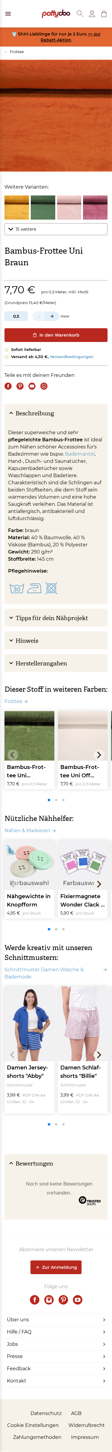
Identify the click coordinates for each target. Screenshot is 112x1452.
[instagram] (49, 1300)
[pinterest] (63, 1300)
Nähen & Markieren (27, 830)
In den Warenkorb (59, 335)
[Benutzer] (92, 13)
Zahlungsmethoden (37, 1437)
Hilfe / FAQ (19, 1332)
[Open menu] (8, 13)
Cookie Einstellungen (33, 1425)
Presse (15, 1356)
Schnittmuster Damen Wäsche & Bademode (44, 973)
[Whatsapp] (43, 386)
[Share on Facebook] (8, 386)
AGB (76, 1413)
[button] (104, 13)
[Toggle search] (80, 13)
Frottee (14, 51)
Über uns (18, 1319)
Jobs (12, 1344)
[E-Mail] (32, 386)
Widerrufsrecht (86, 1425)
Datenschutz (46, 1413)
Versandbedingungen (71, 356)
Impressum (85, 1437)
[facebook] (34, 1300)
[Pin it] (20, 386)
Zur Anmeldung (59, 1267)
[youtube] (77, 1300)
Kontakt (16, 1381)
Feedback (19, 1368)
